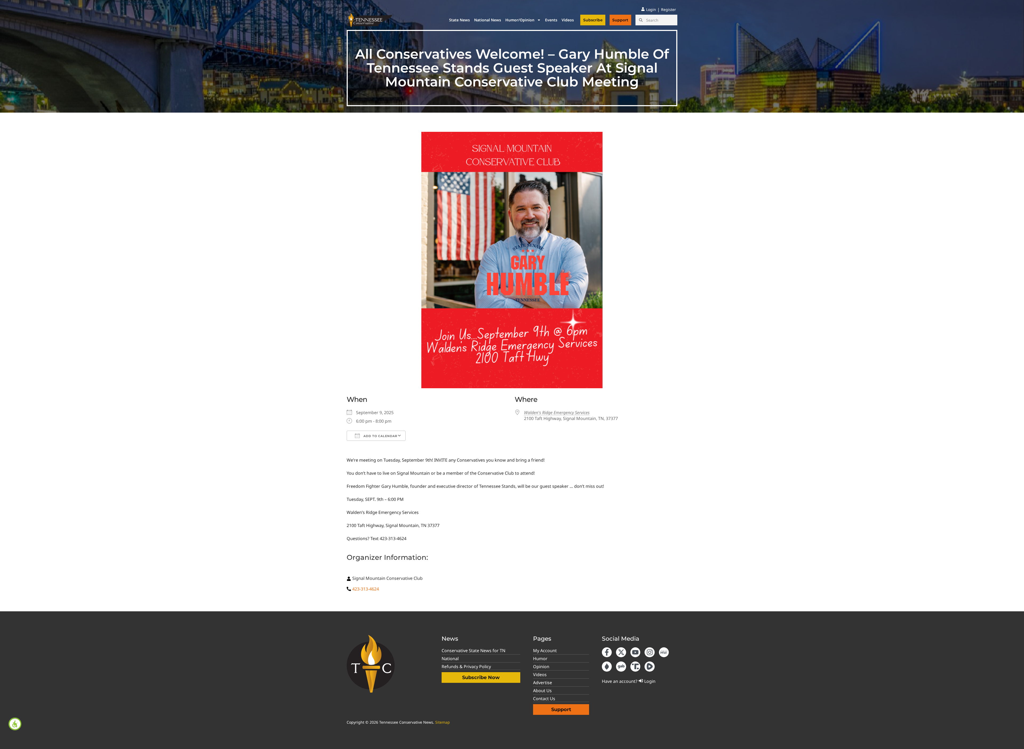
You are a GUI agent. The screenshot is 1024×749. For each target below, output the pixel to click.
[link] (15, 724)
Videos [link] (568, 19)
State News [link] (459, 19)
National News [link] (487, 19)
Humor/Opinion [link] (519, 19)
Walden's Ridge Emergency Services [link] (557, 412)
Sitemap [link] (442, 722)
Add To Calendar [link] (379, 436)
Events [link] (551, 19)
